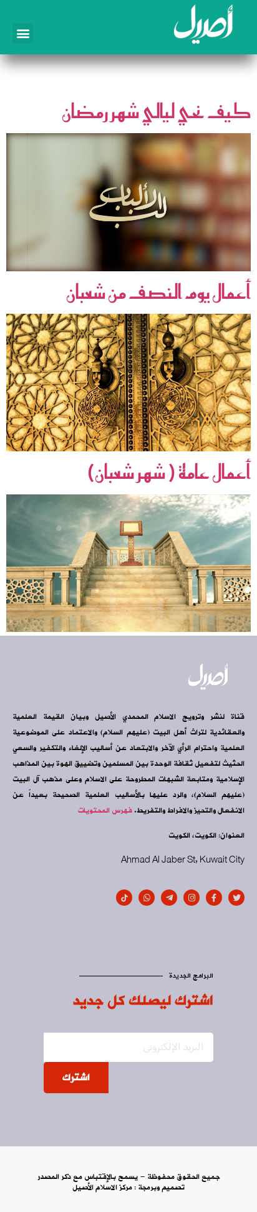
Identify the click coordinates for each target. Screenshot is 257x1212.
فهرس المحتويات (105, 810)
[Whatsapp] (146, 897)
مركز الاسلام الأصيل (102, 1187)
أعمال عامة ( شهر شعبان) (169, 472)
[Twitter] (236, 897)
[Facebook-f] (214, 897)
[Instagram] (191, 897)
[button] (22, 33)
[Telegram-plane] (169, 897)
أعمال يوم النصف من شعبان (158, 292)
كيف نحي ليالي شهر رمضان (156, 111)
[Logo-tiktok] (124, 897)
